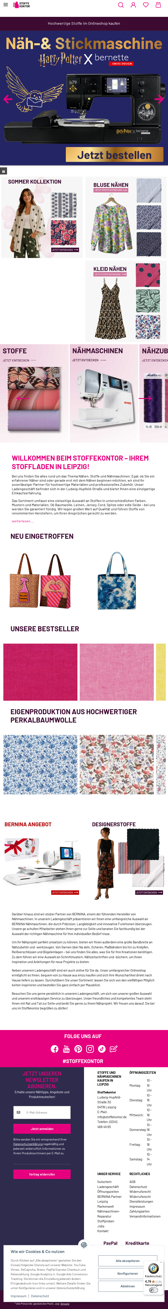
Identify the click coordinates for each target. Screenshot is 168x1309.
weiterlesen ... (23, 521)
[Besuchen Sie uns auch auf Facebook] (54, 1049)
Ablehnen (128, 1286)
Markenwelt (105, 1206)
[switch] (153, 1290)
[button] (121, 5)
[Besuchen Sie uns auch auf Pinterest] (78, 1049)
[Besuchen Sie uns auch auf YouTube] (66, 1049)
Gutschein (104, 1182)
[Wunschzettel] (146, 5)
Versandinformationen (145, 1216)
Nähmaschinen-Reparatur (108, 1213)
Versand (64, 1303)
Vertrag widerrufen (42, 1174)
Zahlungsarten (140, 1211)
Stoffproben (105, 1221)
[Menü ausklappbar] (6, 2)
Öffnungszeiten (108, 1191)
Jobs (100, 1226)
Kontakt (102, 1231)
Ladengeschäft (108, 1187)
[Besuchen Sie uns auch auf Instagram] (90, 1049)
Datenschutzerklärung (28, 1144)
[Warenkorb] (158, 5)
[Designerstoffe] (126, 860)
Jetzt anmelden (42, 1129)
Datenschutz (40, 1296)
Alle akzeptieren (128, 1261)
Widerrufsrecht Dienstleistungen (141, 1199)
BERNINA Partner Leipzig (109, 1199)
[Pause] (3, 170)
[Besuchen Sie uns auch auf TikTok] (101, 1049)
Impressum (18, 1296)
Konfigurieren (127, 1273)
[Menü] (161, 1263)
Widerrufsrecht (140, 1191)
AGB (132, 1182)
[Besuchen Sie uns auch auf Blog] (113, 1049)
